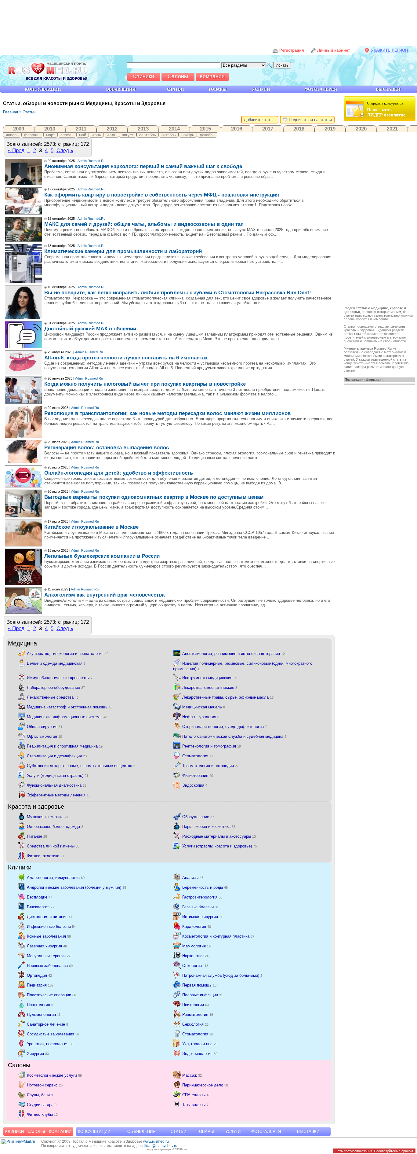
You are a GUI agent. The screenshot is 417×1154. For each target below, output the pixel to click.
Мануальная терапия (49, 956)
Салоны (36, 1131)
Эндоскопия (194, 785)
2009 (18, 129)
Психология (195, 1004)
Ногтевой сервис (45, 1085)
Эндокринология (199, 1053)
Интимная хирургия (202, 916)
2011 (81, 129)
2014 (174, 129)
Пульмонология (43, 1014)
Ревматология (197, 1014)
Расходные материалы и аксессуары (219, 836)
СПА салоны (196, 1095)
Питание (37, 836)
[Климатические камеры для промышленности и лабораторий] (23, 281)
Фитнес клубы (42, 1114)
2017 (267, 129)
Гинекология (40, 907)
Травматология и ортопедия (210, 765)
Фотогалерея (266, 1131)
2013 (143, 129)
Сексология (195, 1024)
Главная (10, 112)
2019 (330, 129)
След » (64, 150)
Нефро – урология (200, 717)
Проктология (40, 1004)
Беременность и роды (205, 887)
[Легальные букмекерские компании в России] (23, 584)
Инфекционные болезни (51, 926)
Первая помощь (199, 985)
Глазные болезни (200, 907)
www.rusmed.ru (156, 1141)
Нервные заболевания (50, 965)
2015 (205, 129)
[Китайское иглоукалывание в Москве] (23, 545)
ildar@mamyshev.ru (160, 1146)
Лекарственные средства (52, 697)
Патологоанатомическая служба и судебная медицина (234, 736)
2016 (236, 129)
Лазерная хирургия (47, 946)
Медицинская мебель (203, 707)
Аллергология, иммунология (56, 877)
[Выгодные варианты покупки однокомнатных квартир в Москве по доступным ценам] (23, 516)
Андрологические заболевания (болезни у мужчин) (76, 887)
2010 (49, 129)
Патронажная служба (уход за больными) (222, 975)
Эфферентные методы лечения (58, 795)
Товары (205, 1131)
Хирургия (38, 1053)
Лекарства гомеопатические (209, 687)
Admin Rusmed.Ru (91, 161)
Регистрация (291, 50)
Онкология (195, 965)
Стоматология (197, 756)
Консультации (94, 1131)
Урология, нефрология (50, 1044)
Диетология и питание (49, 916)
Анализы (192, 877)
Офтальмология (44, 736)
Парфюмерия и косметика (208, 826)
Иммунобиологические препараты (59, 677)
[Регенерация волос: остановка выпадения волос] (23, 462)
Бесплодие (39, 897)
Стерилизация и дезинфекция (57, 756)
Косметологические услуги (54, 1075)
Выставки (308, 1131)
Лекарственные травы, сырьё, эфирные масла (228, 697)
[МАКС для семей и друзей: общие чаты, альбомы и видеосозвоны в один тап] (23, 240)
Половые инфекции (202, 995)
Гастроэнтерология (202, 897)
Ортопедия (39, 975)
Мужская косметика (47, 816)
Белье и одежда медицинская (56, 663)
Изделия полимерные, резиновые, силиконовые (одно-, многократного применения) (242, 666)
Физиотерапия (197, 775)
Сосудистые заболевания (53, 1034)
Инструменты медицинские (209, 677)
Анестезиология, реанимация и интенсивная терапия (233, 653)
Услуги (233, 1131)
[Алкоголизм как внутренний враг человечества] (23, 612)
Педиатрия (40, 985)
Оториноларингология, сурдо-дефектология (224, 726)
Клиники (14, 1131)
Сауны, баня (40, 1095)
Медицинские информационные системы (67, 717)
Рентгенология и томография (211, 746)
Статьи (29, 112)
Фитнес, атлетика (45, 856)
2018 (298, 129)
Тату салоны (195, 1104)
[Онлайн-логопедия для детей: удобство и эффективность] (23, 486)
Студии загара (41, 1104)
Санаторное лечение (47, 1024)
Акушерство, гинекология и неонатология (67, 653)
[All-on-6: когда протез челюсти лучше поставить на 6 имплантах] (23, 373)
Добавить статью (260, 119)
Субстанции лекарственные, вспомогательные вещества (81, 765)
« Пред (16, 150)
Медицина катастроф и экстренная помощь (69, 707)
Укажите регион (389, 50)
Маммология (196, 946)
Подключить (386, 109)
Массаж (192, 1075)
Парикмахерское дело (205, 1085)
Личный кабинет (333, 50)
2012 (112, 129)
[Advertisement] (380, 214)
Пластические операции (51, 995)
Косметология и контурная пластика (218, 936)
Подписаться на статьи (310, 119)
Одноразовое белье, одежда (55, 826)
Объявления (141, 1131)
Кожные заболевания (49, 936)
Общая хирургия (44, 726)
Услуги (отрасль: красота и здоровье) (219, 846)
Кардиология (196, 926)
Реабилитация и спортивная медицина (65, 746)
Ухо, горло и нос (199, 1044)
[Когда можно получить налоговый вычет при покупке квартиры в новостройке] (23, 402)
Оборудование (198, 816)
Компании (60, 1131)
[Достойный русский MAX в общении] (23, 346)
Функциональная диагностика (56, 785)
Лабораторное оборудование (56, 687)
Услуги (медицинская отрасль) (57, 775)
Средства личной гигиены (53, 846)
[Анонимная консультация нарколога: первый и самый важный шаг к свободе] (23, 184)
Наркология (195, 956)
